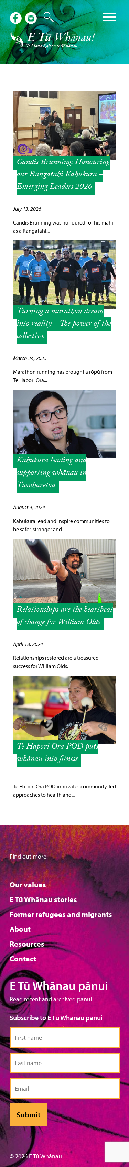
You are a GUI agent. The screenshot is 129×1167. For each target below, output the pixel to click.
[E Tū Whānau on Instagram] (32, 19)
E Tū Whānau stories (43, 899)
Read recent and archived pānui (51, 999)
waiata (59, 14)
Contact (23, 958)
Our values (28, 885)
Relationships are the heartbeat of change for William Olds (65, 616)
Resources (27, 944)
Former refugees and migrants (61, 914)
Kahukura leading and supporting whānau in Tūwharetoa (51, 473)
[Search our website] (45, 17)
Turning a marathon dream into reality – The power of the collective (64, 324)
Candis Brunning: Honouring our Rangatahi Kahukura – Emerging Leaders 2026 (63, 175)
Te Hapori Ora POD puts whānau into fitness (57, 753)
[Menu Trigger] (109, 16)
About (20, 929)
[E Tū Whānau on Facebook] (16, 19)
